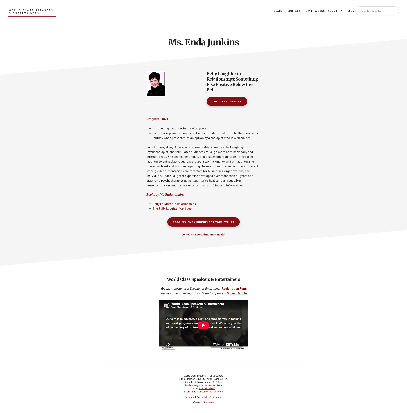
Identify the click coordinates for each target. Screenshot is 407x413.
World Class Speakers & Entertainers (31, 12)
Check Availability (226, 101)
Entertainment (204, 234)
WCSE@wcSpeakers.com (210, 391)
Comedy (186, 234)
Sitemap (189, 397)
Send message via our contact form (204, 385)
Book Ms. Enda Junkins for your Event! (203, 222)
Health (221, 234)
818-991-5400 (207, 388)
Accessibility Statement (209, 397)
